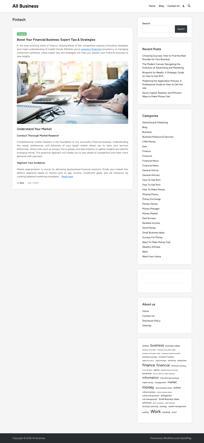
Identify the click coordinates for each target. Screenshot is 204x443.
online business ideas (164, 392)
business (157, 345)
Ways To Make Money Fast (156, 242)
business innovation (149, 350)
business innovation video (151, 353)
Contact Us (173, 5)
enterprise (181, 360)
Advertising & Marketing (155, 122)
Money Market (150, 213)
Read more (67, 176)
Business (147, 132)
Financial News (150, 160)
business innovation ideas (166, 350)
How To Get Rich (151, 179)
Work (145, 251)
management (160, 382)
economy (172, 360)
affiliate (145, 346)
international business (169, 378)
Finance (146, 151)
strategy (163, 406)
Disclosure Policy (151, 320)
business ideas (172, 345)
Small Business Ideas (153, 232)
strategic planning (150, 406)
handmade (147, 373)
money (148, 387)
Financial (21, 34)
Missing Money (150, 194)
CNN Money (149, 141)
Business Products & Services (157, 136)
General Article (150, 170)
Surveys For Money (152, 237)
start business (170, 403)
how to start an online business (164, 374)
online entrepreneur (150, 395)
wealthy (145, 412)
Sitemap (146, 325)
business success (149, 357)
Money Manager (150, 208)
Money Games (150, 203)
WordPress (168, 438)
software (146, 402)
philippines (166, 395)
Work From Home (151, 256)
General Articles (150, 175)
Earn (144, 146)
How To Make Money (153, 189)
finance (148, 365)
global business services (169, 370)
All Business (25, 6)
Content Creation (166, 357)
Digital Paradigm (161, 361)
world (174, 412)
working (166, 412)
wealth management (177, 406)
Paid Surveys (149, 218)
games (156, 370)
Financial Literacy (178, 365)
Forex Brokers (147, 370)
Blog (161, 5)
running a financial (91, 49)
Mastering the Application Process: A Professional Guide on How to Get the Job (162, 84)
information (150, 377)
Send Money (149, 227)
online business (148, 392)
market (172, 382)
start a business (158, 403)
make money (147, 382)
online (177, 387)
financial (163, 365)
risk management (149, 399)
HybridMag (185, 438)
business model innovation (171, 353)
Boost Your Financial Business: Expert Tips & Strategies (56, 39)
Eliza (22, 183)
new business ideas (163, 388)
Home (152, 5)
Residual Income (151, 223)
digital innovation (148, 361)
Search (146, 23)
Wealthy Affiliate (151, 247)
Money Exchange (151, 199)
